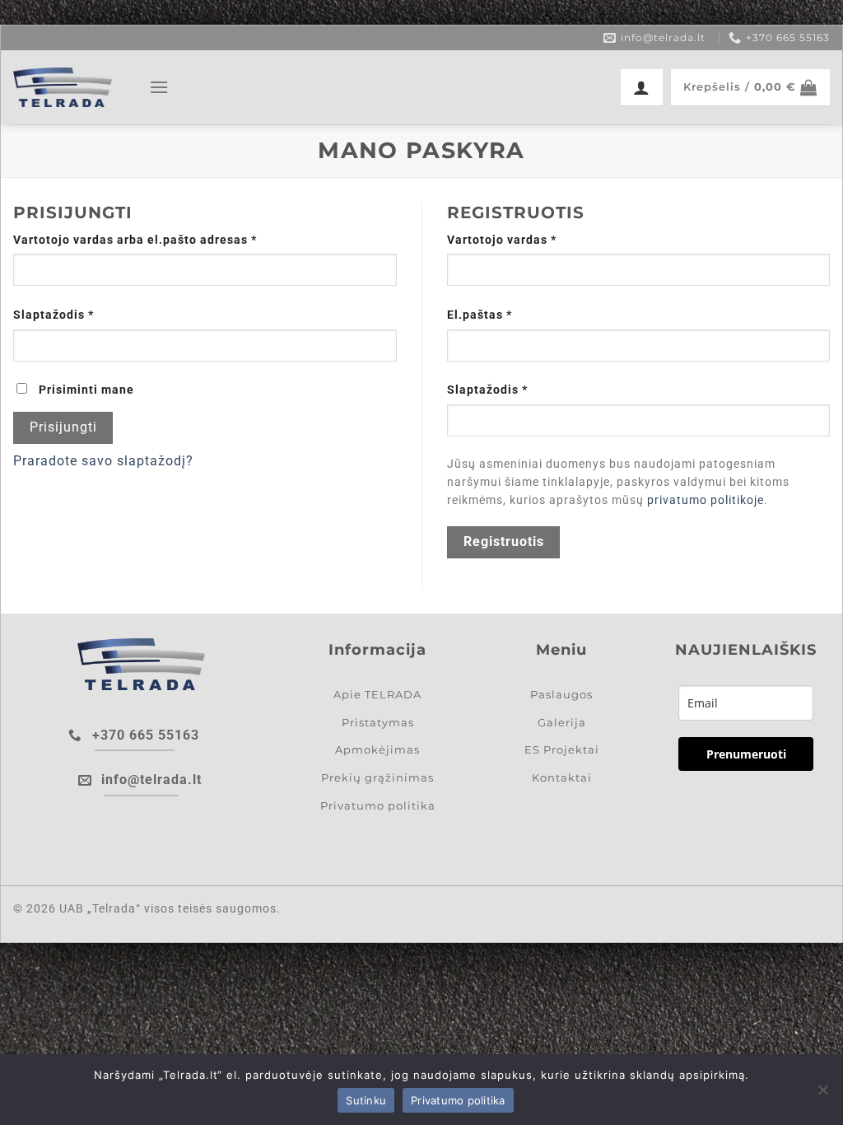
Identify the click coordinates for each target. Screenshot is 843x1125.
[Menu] (159, 87)
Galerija (562, 722)
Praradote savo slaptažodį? (103, 461)
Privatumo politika (377, 805)
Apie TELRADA (377, 694)
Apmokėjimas (377, 749)
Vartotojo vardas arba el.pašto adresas (168, 239)
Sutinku (366, 1100)
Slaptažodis (87, 314)
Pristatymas (378, 722)
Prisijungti (63, 427)
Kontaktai (562, 777)
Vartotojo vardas (535, 239)
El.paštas (513, 314)
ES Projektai (561, 749)
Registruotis (503, 541)
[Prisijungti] (642, 87)
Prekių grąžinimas (377, 777)
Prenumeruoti (746, 754)
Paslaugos (561, 694)
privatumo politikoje (705, 499)
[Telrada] (62, 88)
